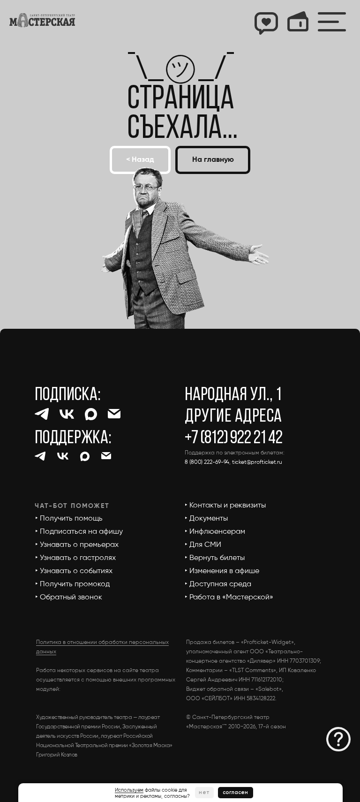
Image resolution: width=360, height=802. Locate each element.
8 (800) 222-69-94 (207, 462)
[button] (338, 739)
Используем (129, 790)
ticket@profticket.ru (257, 462)
